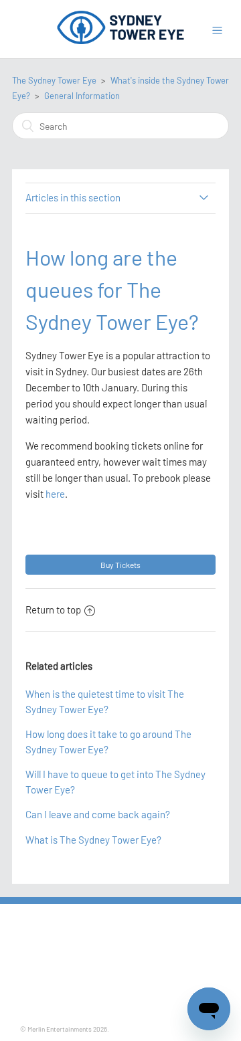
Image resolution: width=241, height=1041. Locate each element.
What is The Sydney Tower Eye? (93, 840)
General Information (82, 95)
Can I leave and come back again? (97, 814)
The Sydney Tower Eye (54, 80)
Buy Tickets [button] (120, 564)
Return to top (53, 609)
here (55, 494)
